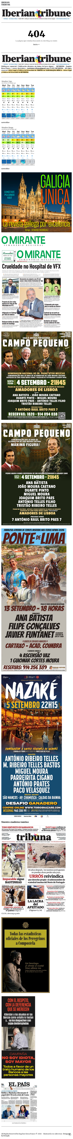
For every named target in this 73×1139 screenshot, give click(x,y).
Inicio (35, 44)
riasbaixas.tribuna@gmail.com (38, 68)
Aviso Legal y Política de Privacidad (21, 70)
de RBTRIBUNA (23, 72)
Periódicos (23, 1123)
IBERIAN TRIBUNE (5, 3)
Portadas (16, 1123)
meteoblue (5, 122)
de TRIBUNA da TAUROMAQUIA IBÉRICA (48, 70)
